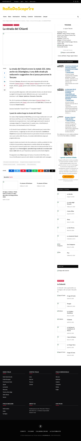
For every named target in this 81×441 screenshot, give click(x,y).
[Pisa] (61, 254)
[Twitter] (4, 77)
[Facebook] (4, 73)
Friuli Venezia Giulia (7, 382)
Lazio (62, 43)
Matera (27, 20)
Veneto (4, 397)
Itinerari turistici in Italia (9, 164)
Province (59, 33)
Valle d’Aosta (6, 394)
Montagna (16, 1)
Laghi (22, 1)
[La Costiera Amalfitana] (61, 313)
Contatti (23, 431)
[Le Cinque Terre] (61, 347)
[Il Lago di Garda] (61, 298)
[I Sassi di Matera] (61, 339)
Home (5, 16)
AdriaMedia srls (46, 435)
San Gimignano (71, 244)
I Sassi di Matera (71, 337)
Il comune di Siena (42, 183)
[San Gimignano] (61, 246)
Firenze (32, 83)
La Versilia (70, 194)
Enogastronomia (7, 25)
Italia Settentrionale (7, 377)
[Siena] (61, 221)
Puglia (57, 389)
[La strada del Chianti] (61, 238)
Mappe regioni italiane (72, 55)
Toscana (16, 25)
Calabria (58, 382)
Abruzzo (58, 377)
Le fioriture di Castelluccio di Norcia (71, 329)
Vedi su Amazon (68, 176)
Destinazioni (16, 16)
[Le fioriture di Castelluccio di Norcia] (61, 329)
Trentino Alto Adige (7, 392)
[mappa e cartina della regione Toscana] (65, 45)
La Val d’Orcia (70, 227)
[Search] (78, 16)
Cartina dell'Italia (62, 55)
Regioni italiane (9, 20)
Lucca (62, 35)
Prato (62, 37)
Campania (58, 384)
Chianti (24, 102)
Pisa (74, 35)
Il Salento (69, 319)
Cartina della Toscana (62, 47)
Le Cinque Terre (71, 345)
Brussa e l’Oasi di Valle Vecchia (70, 118)
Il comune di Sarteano (26, 183)
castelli (20, 85)
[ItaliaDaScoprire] (18, 9)
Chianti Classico (19, 83)
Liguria (63, 42)
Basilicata (23, 20)
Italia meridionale (17, 20)
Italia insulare (6, 408)
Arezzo (64, 33)
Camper (45, 16)
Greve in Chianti (40, 100)
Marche (75, 42)
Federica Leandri (71, 120)
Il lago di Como (71, 352)
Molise (57, 387)
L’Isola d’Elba (70, 211)
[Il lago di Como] (61, 354)
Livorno (59, 35)
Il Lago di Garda (71, 296)
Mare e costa (32, 1)
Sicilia (4, 411)
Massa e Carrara (69, 35)
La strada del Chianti (72, 236)
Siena (36, 83)
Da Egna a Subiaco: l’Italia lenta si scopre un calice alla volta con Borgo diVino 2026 (10, 194)
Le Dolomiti (61, 284)
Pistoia (58, 37)
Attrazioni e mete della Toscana (11, 162)
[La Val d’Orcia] (61, 229)
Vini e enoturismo (31, 164)
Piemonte (5, 389)
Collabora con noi (42, 431)
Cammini (30, 16)
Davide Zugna (70, 72)
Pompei (69, 303)
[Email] (4, 90)
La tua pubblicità (55, 431)
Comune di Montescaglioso (35, 20)
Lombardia (5, 387)
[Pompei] (61, 305)
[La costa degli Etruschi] (61, 204)
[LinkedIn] (4, 81)
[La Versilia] (61, 196)
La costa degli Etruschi (70, 203)
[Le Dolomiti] (67, 276)
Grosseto (72, 33)
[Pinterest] (4, 85)
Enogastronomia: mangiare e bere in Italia (30, 162)
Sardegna (5, 413)
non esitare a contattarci (70, 135)
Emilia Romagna (69, 42)
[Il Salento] (61, 321)
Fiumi (26, 1)
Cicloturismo (37, 16)
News (9, 16)
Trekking (23, 16)
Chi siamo (31, 431)
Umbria (59, 43)
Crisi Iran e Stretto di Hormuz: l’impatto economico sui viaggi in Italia (71, 68)
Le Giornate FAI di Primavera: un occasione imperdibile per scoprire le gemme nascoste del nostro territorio (71, 93)
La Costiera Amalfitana (70, 312)
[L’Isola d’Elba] (61, 213)
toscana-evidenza (21, 164)
